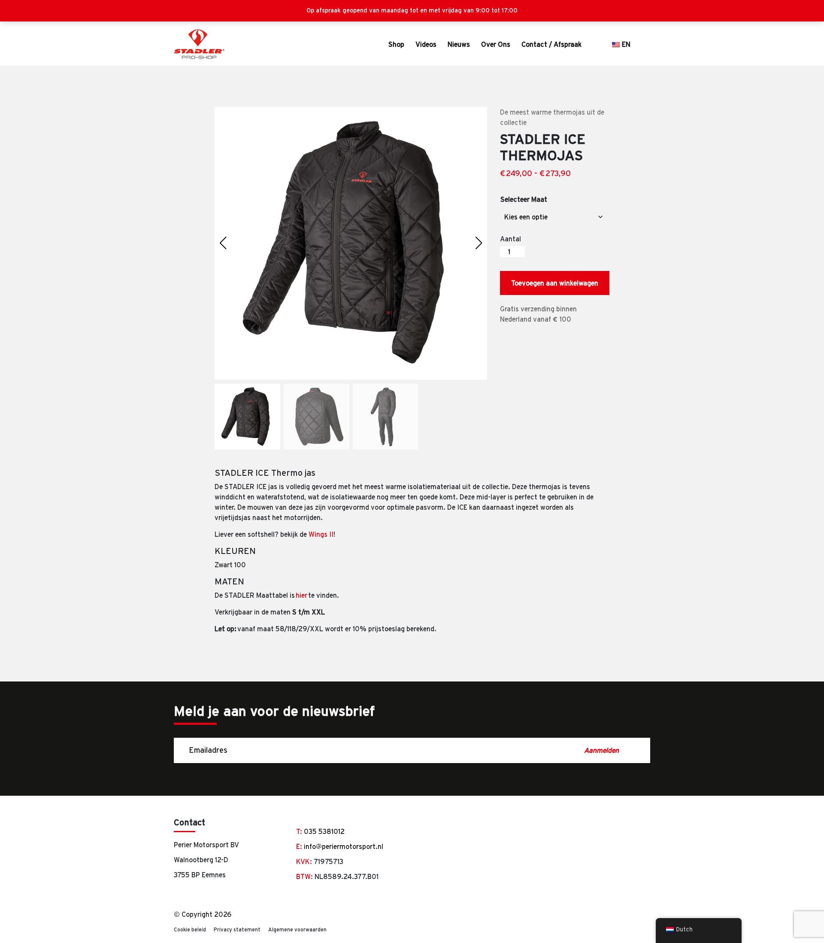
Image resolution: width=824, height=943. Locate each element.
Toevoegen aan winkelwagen (554, 283)
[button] (479, 243)
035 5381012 (324, 831)
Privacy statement (237, 929)
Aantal (510, 239)
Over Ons (495, 44)
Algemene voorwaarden (297, 929)
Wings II (321, 534)
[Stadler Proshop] (199, 44)
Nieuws (459, 44)
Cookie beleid (190, 929)
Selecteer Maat (523, 199)
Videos (425, 44)
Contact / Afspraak (551, 44)
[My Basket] (646, 44)
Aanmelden (602, 750)
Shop (396, 44)
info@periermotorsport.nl (343, 846)
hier (301, 595)
